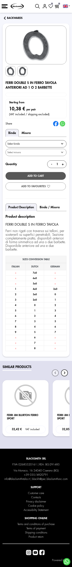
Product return (36, 536)
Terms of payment (36, 528)
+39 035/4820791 (36, 474)
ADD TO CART (35, 176)
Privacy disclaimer (36, 501)
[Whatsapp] (66, 561)
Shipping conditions (36, 532)
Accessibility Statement (36, 510)
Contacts (36, 497)
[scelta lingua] (66, 6)
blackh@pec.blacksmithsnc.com (50, 479)
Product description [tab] (21, 207)
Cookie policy (36, 505)
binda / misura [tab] (50, 207)
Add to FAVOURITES (33, 186)
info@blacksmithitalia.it (17, 479)
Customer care (36, 493)
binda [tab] (12, 132)
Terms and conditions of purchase (36, 524)
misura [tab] (26, 132)
